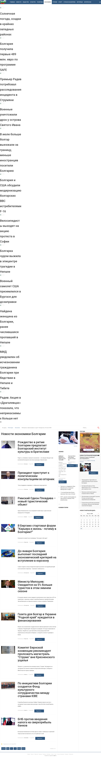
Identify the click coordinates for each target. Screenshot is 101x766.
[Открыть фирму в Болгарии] (68, 443)
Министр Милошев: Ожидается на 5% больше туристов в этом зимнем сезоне (35, 586)
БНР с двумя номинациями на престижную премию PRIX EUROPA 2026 (68, 498)
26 (87, 526)
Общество (26, 2)
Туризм (55, 2)
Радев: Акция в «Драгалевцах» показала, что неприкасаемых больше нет (10, 408)
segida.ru (54, 755)
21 (92, 524)
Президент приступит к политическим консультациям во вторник (36, 476)
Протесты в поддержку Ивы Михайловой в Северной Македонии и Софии (67, 488)
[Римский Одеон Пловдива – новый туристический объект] (8, 500)
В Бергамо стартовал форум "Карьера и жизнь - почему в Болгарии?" (37, 529)
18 (84, 524)
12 (87, 522)
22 (95, 524)
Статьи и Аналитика (69, 2)
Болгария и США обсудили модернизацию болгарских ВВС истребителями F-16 (10, 195)
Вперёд (19, 748)
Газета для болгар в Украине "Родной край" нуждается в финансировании (37, 617)
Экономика (47, 2)
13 (89, 522)
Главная (12, 2)
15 (95, 522)
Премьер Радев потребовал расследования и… (87, 458)
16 (98, 522)
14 (92, 522)
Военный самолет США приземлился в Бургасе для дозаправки (10, 291)
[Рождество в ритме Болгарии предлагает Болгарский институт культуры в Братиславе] (8, 444)
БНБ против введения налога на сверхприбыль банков (34, 722)
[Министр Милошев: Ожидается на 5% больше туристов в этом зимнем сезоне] (8, 584)
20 (89, 524)
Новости (18, 2)
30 (98, 526)
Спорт (60, 2)
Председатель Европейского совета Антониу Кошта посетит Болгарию (90, 481)
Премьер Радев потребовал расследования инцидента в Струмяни (10, 90)
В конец (23, 748)
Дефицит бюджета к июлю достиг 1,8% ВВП (62, 458)
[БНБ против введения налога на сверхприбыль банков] (8, 721)
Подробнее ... (39, 464)
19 (87, 524)
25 (84, 526)
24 (81, 526)
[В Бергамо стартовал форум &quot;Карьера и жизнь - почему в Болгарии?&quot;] (8, 528)
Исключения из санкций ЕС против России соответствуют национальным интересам (91, 498)
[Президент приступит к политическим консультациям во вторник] (8, 475)
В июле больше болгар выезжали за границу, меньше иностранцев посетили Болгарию (90, 504)
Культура (33, 2)
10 (81, 522)
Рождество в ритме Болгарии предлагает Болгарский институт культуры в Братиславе (33, 446)
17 (81, 524)
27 (89, 526)
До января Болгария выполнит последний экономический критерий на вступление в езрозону (37, 555)
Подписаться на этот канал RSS (9, 744)
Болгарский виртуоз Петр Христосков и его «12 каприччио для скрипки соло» (90, 487)
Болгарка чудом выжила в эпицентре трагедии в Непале (10, 261)
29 (95, 526)
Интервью (80, 2)
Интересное (87, 2)
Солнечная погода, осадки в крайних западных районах (10, 24)
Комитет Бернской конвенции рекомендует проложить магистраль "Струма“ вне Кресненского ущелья (36, 654)
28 (92, 526)
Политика (40, 2)
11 (84, 522)
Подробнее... (62, 481)
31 (81, 528)
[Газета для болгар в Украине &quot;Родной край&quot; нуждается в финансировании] (8, 616)
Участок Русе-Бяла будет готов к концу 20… (72, 458)
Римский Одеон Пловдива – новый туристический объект (37, 501)
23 (98, 524)
